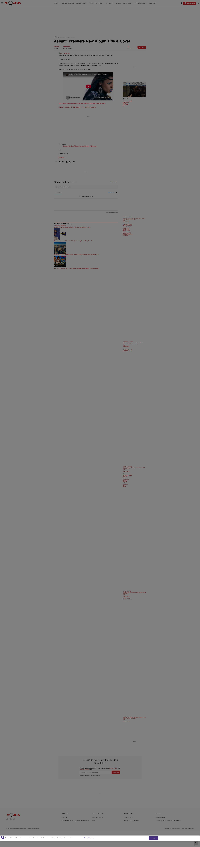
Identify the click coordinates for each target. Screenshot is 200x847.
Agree (153, 838)
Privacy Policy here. (89, 837)
